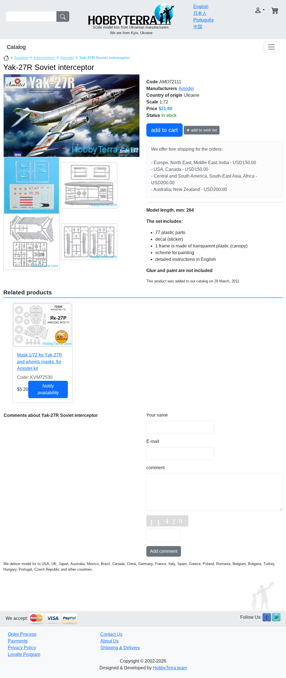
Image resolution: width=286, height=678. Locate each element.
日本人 (200, 13)
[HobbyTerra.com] (131, 13)
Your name (157, 415)
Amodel (67, 57)
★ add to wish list (201, 130)
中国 (197, 26)
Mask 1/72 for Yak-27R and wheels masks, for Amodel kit (39, 362)
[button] (252, 10)
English (200, 6)
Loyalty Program (24, 654)
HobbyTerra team (170, 667)
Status (153, 115)
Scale (152, 102)
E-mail (152, 441)
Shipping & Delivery (120, 647)
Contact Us (111, 634)
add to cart (164, 130)
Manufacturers (161, 88)
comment (155, 467)
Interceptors (44, 57)
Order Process (22, 634)
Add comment (163, 551)
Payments (18, 641)
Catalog (16, 47)
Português (203, 20)
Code (152, 81)
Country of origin (164, 95)
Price (151, 108)
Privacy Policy (22, 647)
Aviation (21, 57)
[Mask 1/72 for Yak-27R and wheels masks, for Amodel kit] (42, 325)
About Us (109, 641)
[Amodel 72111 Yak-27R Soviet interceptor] (71, 115)
